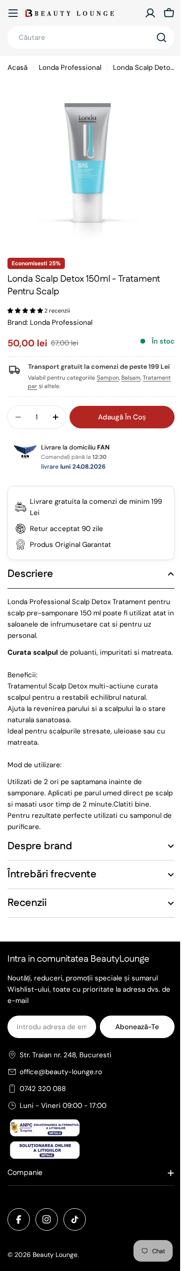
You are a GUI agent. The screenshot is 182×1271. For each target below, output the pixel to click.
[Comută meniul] (13, 13)
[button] (25, 310)
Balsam (130, 377)
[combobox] (91, 37)
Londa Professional (70, 67)
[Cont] (150, 13)
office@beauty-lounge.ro (61, 1091)
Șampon (108, 377)
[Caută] (161, 37)
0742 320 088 (43, 1108)
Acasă (17, 67)
